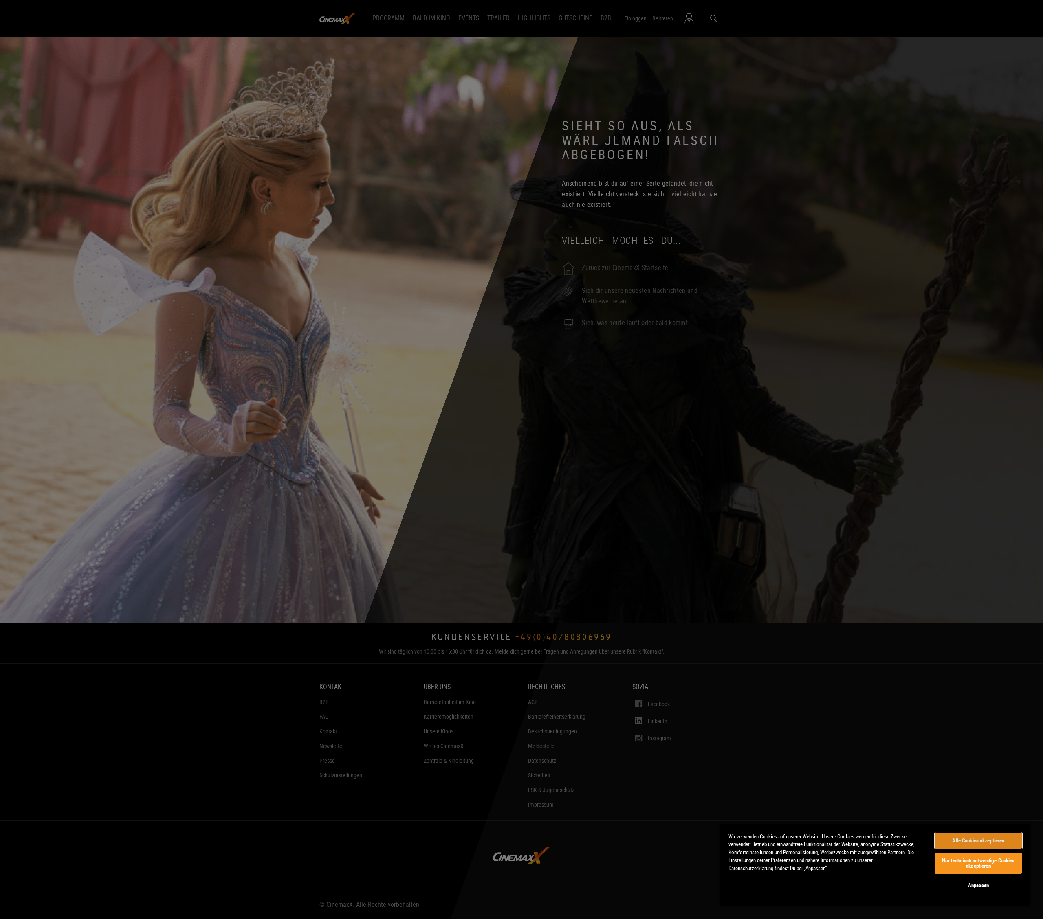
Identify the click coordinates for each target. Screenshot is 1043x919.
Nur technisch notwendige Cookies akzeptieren (978, 863)
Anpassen (978, 885)
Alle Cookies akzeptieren (978, 840)
